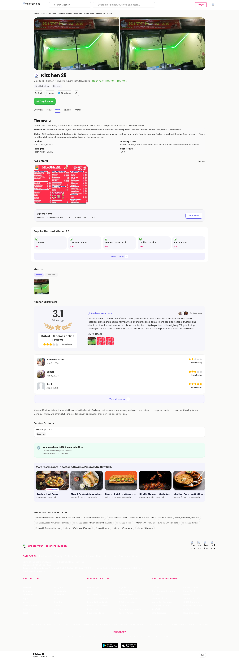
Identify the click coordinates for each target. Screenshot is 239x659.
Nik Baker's (157, 594)
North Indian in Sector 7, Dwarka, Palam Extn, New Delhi (131, 517)
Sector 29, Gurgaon (128, 591)
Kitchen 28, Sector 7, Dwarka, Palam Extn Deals (92, 523)
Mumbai (58, 602)
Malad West (93, 609)
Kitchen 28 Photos (123, 523)
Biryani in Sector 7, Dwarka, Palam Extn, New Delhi (179, 517)
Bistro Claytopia (190, 587)
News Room (36, 624)
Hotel (113, 556)
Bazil (49, 384)
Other (135, 556)
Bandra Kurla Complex (98, 605)
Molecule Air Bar (159, 598)
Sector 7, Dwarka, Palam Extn (70, 14)
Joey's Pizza (157, 609)
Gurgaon (58, 587)
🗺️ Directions (64, 93)
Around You (59, 624)
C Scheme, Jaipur (127, 602)
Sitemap (123, 624)
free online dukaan (55, 546)
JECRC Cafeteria (191, 602)
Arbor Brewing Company (163, 591)
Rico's (186, 609)
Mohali (26, 602)
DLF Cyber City (94, 594)
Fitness (90, 556)
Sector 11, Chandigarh (97, 602)
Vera (181, 624)
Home (36, 14)
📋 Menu (50, 93)
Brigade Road (125, 587)
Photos (39, 275)
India (43, 14)
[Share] (76, 93)
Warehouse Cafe (191, 598)
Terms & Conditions (108, 624)
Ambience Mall (126, 594)
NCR (56, 598)
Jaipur (25, 598)
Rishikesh (27, 609)
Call (202, 655)
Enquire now (46, 101)
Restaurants (45, 556)
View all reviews (117, 399)
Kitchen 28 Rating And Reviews (78, 528)
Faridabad (59, 594)
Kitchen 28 (100, 14)
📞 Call (38, 93)
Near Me (76, 624)
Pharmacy (124, 556)
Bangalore (27, 591)
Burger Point (189, 591)
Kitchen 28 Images (145, 528)
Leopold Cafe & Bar (192, 605)
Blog (68, 624)
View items (193, 215)
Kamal (50, 371)
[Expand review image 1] (92, 341)
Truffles (155, 587)
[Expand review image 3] (110, 341)
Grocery (79, 556)
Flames (186, 594)
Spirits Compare (89, 624)
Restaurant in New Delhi (94, 517)
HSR (89, 591)
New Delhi (52, 14)
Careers (191, 624)
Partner (140, 624)
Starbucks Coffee (160, 605)
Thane (57, 605)
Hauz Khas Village (95, 613)
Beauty (58, 556)
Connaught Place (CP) (130, 609)
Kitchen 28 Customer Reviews (48, 528)
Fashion (68, 556)
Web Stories (203, 624)
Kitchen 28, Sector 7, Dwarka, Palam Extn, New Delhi (157, 523)
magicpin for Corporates (166, 624)
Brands (149, 624)
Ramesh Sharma (55, 359)
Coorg (57, 609)
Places (132, 624)
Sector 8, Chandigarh (97, 598)
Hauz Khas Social (191, 613)
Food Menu (51, 275)
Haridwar (58, 613)
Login (201, 4)
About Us (48, 624)
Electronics (102, 556)
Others (167, 636)
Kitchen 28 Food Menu (123, 528)
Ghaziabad (28, 594)
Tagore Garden (126, 613)
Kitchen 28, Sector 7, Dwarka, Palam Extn (52, 523)
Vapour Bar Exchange (162, 602)
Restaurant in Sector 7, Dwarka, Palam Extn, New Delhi (58, 517)
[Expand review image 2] (101, 341)
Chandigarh (60, 591)
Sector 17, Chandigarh (129, 598)
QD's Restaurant (159, 613)
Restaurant (89, 14)
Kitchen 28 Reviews (190, 523)
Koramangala (93, 587)
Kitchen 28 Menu (102, 528)
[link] (50, 242)
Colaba (122, 605)
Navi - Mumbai (30, 605)
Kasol (25, 613)
